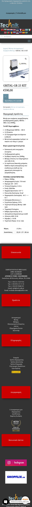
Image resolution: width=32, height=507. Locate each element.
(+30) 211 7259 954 (17, 282)
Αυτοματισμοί (16, 318)
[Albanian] (2, 30)
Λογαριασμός (10, 13)
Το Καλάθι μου (21, 13)
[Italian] (29, 30)
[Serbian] (17, 33)
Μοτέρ (16, 320)
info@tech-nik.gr (18, 288)
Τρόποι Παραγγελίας (16, 360)
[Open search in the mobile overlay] (16, 36)
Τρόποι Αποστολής (16, 362)
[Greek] (26, 30)
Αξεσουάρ (16, 330)
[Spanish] (23, 33)
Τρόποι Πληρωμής (16, 364)
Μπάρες (16, 322)
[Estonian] (17, 30)
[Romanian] (11, 33)
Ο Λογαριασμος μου (16, 410)
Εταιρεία (16, 358)
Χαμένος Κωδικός (16, 416)
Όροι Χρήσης (16, 368)
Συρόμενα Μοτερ (8, 51)
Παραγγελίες (16, 412)
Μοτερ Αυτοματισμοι (16, 48)
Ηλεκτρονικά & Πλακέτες (16, 324)
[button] (25, 58)
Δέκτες (16, 326)
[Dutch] (11, 30)
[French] (20, 30)
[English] (14, 30)
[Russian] (14, 33)
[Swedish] (26, 33)
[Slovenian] (20, 33)
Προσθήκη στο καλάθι (13, 101)
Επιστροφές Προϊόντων (16, 366)
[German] (23, 30)
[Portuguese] (8, 33)
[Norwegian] (5, 33)
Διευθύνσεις (16, 414)
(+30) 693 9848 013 (17, 286)
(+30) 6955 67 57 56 (17, 284)
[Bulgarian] (5, 30)
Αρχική (5, 48)
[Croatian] (8, 30)
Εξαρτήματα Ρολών (16, 328)
